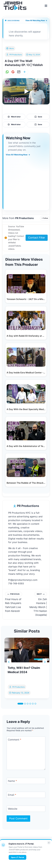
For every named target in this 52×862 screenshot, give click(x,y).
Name (12, 781)
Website (12, 808)
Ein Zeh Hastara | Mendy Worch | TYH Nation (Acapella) (38, 604)
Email (12, 794)
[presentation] (26, 650)
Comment (14, 739)
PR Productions (15, 54)
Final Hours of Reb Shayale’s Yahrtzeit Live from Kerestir (13, 602)
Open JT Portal (17, 857)
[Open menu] (46, 5)
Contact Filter (36, 237)
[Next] (44, 661)
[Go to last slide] (9, 661)
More (11, 48)
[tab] (20, 704)
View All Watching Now (36, 20)
